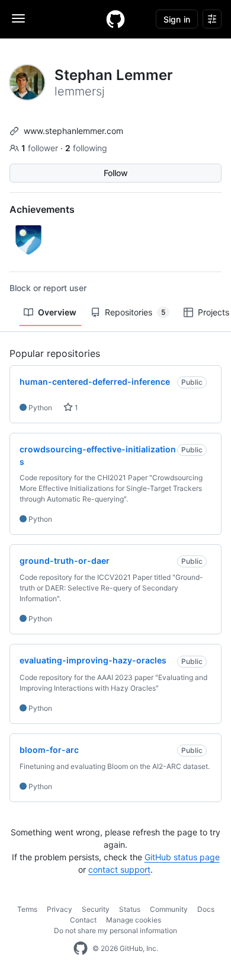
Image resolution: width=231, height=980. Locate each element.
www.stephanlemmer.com (73, 131)
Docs (205, 909)
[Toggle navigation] (18, 18)
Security (96, 909)
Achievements (42, 209)
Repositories (135, 312)
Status (129, 909)
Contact (83, 919)
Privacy (59, 909)
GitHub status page (182, 857)
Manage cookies (133, 919)
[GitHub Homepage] (80, 948)
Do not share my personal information (115, 930)
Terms (27, 909)
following (86, 148)
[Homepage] (115, 18)
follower (40, 148)
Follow (116, 173)
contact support (119, 869)
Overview (57, 312)
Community (169, 909)
